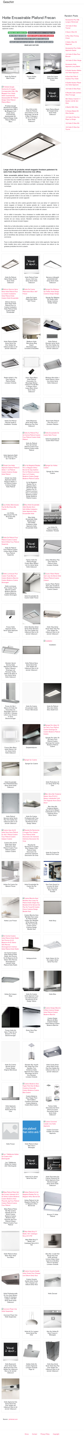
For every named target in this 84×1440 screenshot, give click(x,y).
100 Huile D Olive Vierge (73, 60)
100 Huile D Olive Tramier (71, 27)
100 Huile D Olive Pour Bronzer (72, 55)
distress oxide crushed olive (17, 33)
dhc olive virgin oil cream (18, 36)
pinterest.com (13, 1419)
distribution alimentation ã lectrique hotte (41, 33)
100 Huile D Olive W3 (72, 123)
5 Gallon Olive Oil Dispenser (71, 43)
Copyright (56, 1434)
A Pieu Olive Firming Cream (72, 37)
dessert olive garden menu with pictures (40, 36)
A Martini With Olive (71, 107)
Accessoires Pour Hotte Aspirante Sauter (73, 49)
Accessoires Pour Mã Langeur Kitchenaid (72, 21)
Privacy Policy (45, 1434)
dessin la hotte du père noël (44, 42)
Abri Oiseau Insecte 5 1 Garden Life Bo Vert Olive (73, 101)
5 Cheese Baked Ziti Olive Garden (72, 112)
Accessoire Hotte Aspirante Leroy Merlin (72, 65)
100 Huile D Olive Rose (73, 89)
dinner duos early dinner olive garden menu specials (31, 39)
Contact (34, 1434)
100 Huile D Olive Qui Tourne (72, 128)
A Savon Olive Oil (71, 32)
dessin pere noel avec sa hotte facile (21, 42)
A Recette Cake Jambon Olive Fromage (73, 94)
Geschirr (8, 2)
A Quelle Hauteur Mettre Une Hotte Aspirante (73, 71)
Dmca (27, 1434)
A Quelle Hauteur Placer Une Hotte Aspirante (73, 84)
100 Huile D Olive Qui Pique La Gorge (72, 118)
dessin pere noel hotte (31, 45)
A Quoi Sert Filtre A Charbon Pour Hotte (71, 77)
